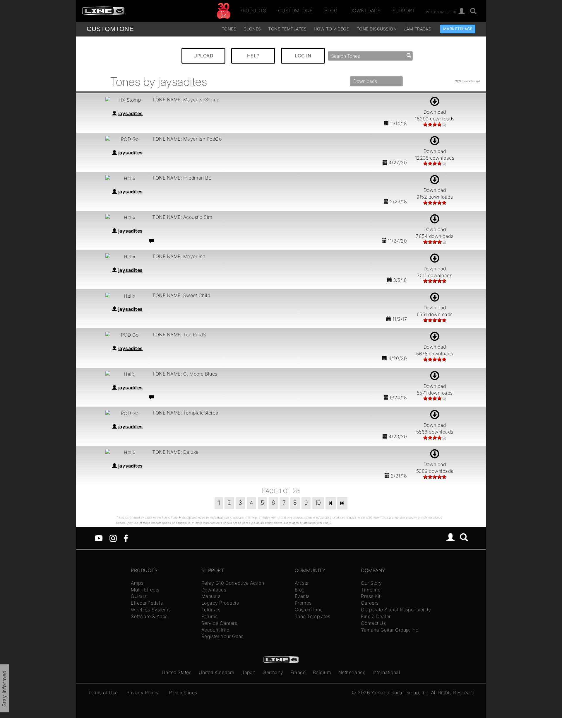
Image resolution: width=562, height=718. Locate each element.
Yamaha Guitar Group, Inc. (390, 630)
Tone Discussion (377, 28)
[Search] (473, 12)
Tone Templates (287, 28)
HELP (253, 56)
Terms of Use (103, 692)
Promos (303, 603)
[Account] (461, 12)
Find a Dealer (376, 616)
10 (318, 502)
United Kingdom (216, 672)
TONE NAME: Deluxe (175, 452)
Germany (273, 672)
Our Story (371, 583)
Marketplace (458, 29)
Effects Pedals (147, 603)
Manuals (211, 596)
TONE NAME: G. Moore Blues (184, 374)
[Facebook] (125, 538)
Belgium (322, 672)
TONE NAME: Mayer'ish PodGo (187, 139)
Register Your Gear (222, 636)
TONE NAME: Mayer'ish (178, 256)
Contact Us (373, 623)
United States (177, 672)
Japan (248, 672)
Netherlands (352, 672)
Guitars (139, 596)
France (298, 672)
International (386, 672)
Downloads (365, 11)
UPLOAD (203, 56)
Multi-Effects (145, 590)
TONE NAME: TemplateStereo (185, 413)
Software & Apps (149, 616)
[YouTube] (98, 538)
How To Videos (331, 28)
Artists (302, 583)
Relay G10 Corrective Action (232, 583)
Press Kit (371, 596)
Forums (209, 616)
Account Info (215, 630)
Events (302, 596)
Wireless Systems (151, 610)
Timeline (371, 590)
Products (252, 11)
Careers (370, 603)
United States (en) (440, 12)
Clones (252, 28)
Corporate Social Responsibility (396, 610)
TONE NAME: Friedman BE (181, 178)
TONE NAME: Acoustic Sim (182, 217)
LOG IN (303, 56)
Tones (229, 28)
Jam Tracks (417, 28)
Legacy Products (220, 603)
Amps (137, 583)
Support (404, 11)
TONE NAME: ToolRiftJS (179, 334)
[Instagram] (113, 538)
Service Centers (219, 623)
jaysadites (130, 113)
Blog (330, 11)
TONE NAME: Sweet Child (181, 295)
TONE (110, 29)
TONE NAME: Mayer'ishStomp (186, 100)
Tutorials (211, 610)
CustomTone (295, 11)
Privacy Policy (142, 692)
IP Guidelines (182, 692)
